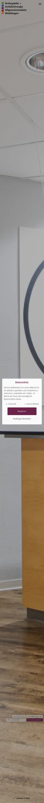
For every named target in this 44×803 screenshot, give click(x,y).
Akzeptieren (22, 411)
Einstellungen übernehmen (22, 418)
